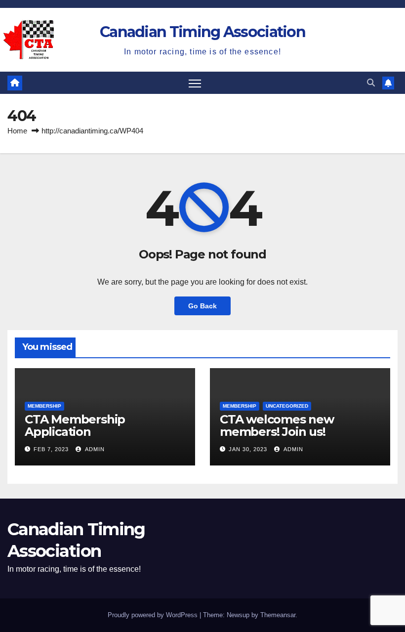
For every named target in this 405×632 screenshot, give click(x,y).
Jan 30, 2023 (248, 449)
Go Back (202, 306)
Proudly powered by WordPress (154, 615)
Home (17, 130)
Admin (94, 449)
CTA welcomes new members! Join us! (277, 425)
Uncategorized (287, 406)
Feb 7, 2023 (51, 449)
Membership (44, 406)
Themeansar (277, 615)
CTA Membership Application (75, 425)
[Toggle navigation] (195, 82)
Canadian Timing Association (202, 32)
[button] (371, 83)
